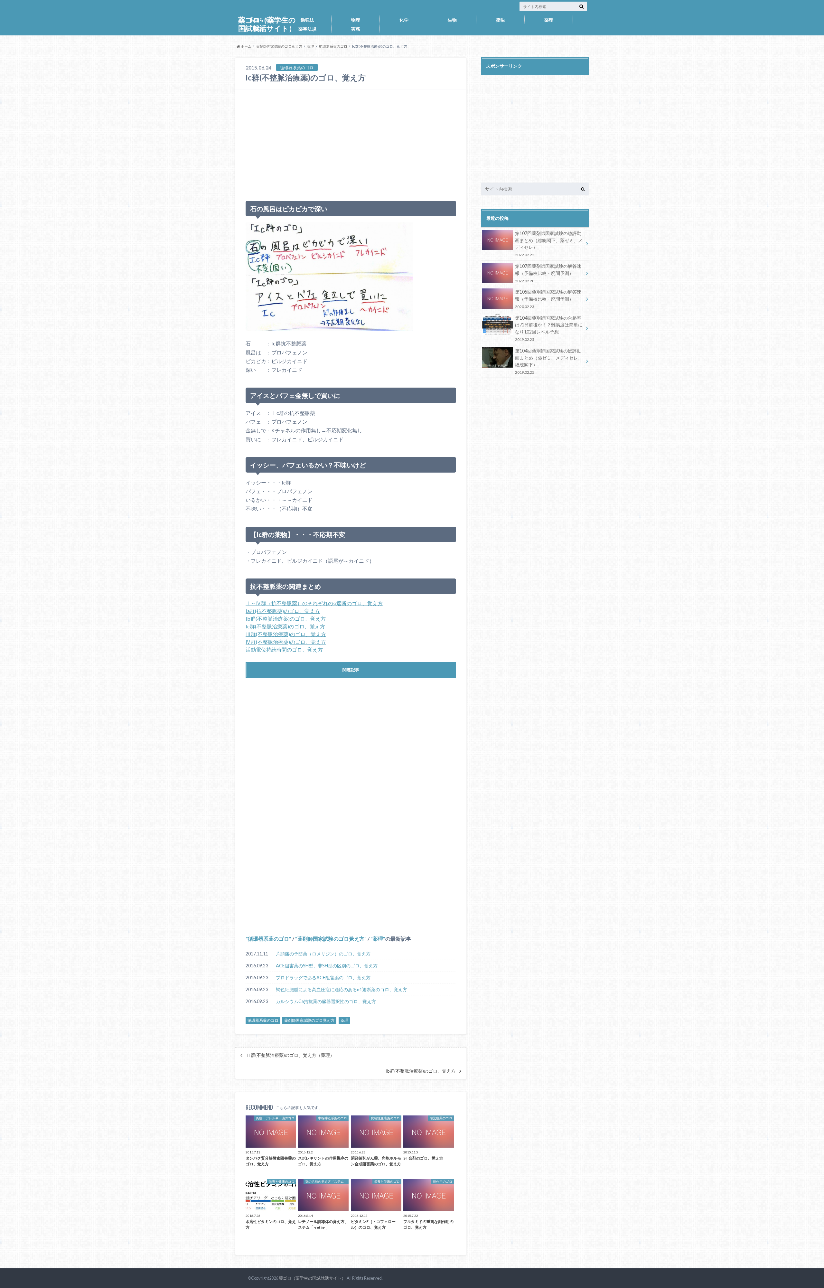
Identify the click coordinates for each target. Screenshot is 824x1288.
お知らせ (259, 20)
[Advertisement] (351, 142)
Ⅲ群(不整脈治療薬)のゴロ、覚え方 (286, 634)
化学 (403, 20)
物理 (355, 20)
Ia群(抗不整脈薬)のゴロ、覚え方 (283, 611)
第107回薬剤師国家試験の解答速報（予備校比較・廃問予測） (548, 273)
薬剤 (259, 29)
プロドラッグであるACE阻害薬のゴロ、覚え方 (323, 977)
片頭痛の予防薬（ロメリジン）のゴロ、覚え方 (323, 953)
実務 (355, 29)
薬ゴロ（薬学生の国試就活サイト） (312, 1278)
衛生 (500, 20)
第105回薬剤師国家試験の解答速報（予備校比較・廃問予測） (548, 299)
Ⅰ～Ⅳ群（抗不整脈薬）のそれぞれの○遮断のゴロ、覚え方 (314, 603)
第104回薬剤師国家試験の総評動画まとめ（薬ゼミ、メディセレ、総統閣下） (549, 361)
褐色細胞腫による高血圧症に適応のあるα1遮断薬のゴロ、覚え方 (341, 989)
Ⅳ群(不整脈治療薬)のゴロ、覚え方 (286, 642)
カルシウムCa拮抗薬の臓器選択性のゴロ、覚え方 (326, 1001)
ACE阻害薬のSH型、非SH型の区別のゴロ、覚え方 (327, 965)
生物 (452, 20)
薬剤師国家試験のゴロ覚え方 (279, 46)
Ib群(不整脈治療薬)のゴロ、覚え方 (286, 619)
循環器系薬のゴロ (333, 46)
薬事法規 (307, 29)
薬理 (548, 20)
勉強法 (307, 20)
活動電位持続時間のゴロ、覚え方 (284, 649)
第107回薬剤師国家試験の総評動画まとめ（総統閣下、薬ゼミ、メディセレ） (549, 243)
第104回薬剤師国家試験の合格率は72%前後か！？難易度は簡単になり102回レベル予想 (549, 328)
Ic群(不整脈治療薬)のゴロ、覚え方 (285, 626)
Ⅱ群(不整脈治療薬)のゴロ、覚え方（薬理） (290, 1055)
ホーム (245, 46)
